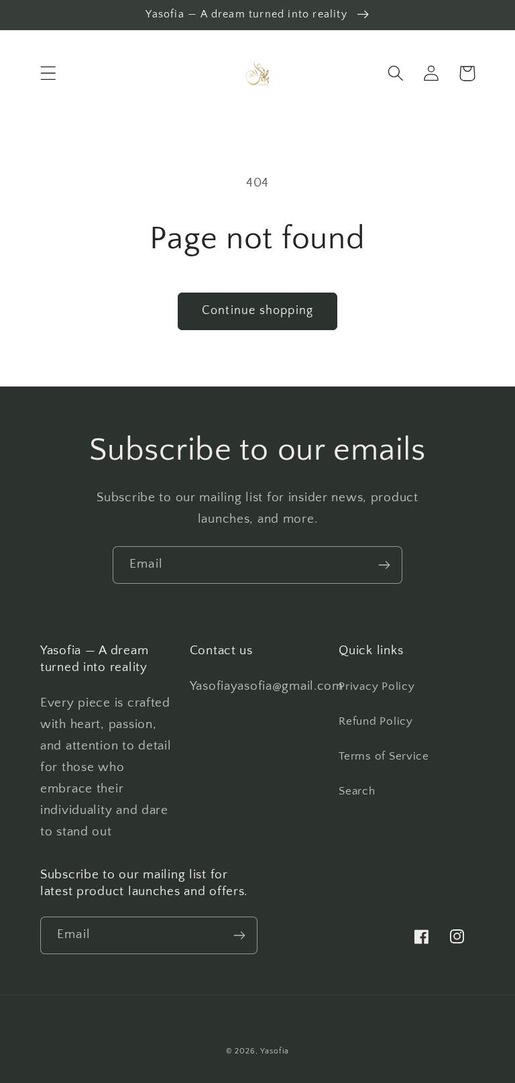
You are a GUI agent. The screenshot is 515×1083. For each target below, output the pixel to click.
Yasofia (274, 1051)
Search (357, 791)
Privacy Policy (376, 686)
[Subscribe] (384, 565)
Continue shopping (257, 310)
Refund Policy (375, 721)
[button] (48, 73)
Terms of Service (384, 756)
